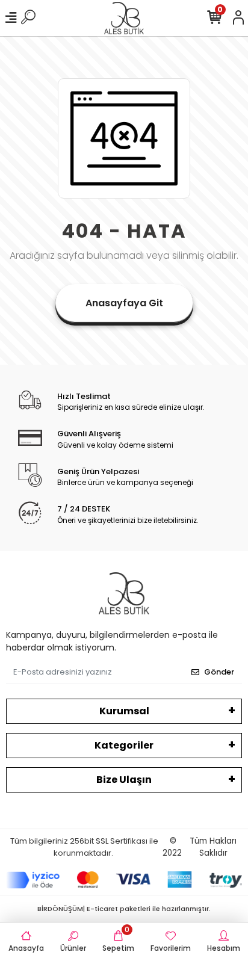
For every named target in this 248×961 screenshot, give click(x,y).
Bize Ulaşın (124, 779)
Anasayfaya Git (124, 303)
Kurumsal (124, 711)
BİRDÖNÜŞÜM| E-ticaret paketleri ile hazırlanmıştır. (124, 908)
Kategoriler (124, 745)
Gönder (219, 672)
